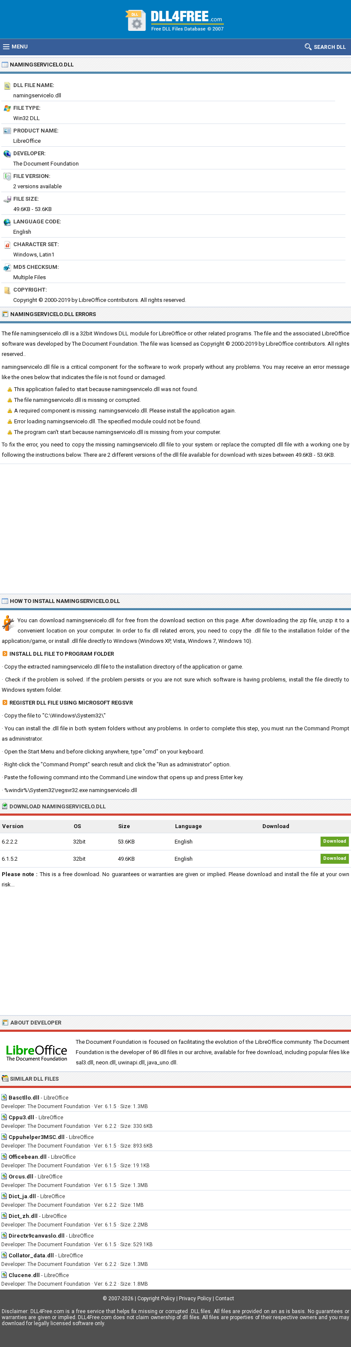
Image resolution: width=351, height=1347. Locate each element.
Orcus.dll (21, 1176)
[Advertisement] (175, 528)
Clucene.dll (24, 1275)
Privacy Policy (195, 1299)
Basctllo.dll (24, 1097)
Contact (224, 1299)
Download (334, 841)
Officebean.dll (28, 1157)
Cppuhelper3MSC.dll (37, 1137)
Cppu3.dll (21, 1117)
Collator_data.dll (31, 1255)
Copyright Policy (156, 1299)
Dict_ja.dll (22, 1196)
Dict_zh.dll (23, 1216)
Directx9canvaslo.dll (37, 1235)
